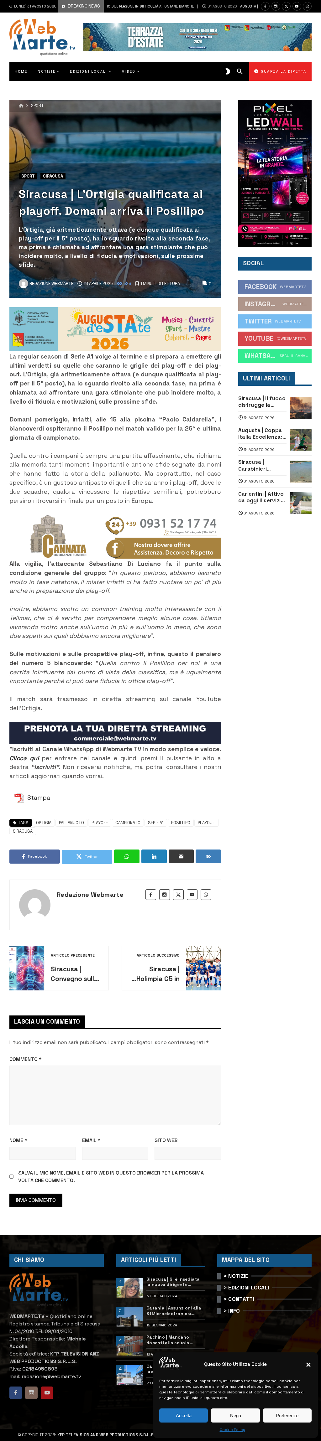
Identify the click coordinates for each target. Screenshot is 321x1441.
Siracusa (53, 176)
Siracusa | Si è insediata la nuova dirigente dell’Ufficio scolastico (173, 1282)
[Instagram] (275, 6)
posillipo (180, 822)
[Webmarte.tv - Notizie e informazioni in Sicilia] (42, 37)
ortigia (43, 822)
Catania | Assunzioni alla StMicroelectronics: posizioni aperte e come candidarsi (174, 1310)
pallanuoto (71, 822)
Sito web (166, 1140)
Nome (18, 1140)
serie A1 (156, 822)
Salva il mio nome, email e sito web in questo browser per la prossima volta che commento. (111, 1177)
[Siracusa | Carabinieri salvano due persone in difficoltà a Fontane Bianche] (301, 472)
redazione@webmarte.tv (51, 1376)
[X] (286, 6)
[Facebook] (265, 6)
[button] (308, 1364)
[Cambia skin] (227, 71)
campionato (127, 822)
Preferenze (287, 1415)
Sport (37, 106)
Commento (25, 1059)
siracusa (23, 831)
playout (206, 822)
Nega (235, 1415)
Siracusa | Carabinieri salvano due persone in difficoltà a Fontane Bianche (260, 465)
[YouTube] (296, 6)
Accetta (184, 1415)
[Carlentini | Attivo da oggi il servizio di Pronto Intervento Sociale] (301, 503)
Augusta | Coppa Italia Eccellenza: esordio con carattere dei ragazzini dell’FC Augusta (260, 434)
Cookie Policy (232, 1429)
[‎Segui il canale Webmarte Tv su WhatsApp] (307, 6)
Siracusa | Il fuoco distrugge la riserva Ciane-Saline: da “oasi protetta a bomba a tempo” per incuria (262, 402)
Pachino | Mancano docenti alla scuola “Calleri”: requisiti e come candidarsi (174, 1340)
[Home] (21, 106)
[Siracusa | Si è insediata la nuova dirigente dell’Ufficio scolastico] (129, 1288)
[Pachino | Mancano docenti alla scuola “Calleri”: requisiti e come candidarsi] (129, 1346)
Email (91, 1140)
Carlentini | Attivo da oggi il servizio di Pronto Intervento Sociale (261, 497)
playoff (100, 822)
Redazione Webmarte (90, 895)
